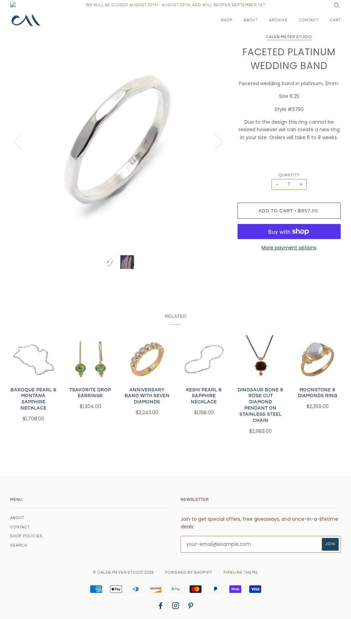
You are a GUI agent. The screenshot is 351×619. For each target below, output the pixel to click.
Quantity (289, 175)
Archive (278, 20)
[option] (118, 141)
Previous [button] (22, 141)
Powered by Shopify (188, 572)
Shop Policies (26, 536)
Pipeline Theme (240, 572)
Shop (226, 20)
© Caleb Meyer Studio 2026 (123, 572)
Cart (335, 20)
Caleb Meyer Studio (289, 37)
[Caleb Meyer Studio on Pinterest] (190, 607)
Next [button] (214, 141)
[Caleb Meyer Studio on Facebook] (160, 607)
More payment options (289, 247)
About (251, 20)
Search (18, 545)
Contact (308, 20)
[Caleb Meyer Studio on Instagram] (175, 607)
